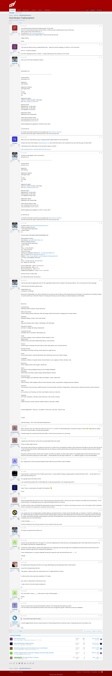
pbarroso (12, 20)
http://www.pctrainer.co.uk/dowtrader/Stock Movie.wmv (36, 149)
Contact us (79, 672)
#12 (101, 485)
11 (37, 640)
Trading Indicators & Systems (29, 640)
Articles (19, 10)
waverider (97, 640)
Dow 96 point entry (19, 638)
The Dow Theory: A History (31, 657)
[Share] (99, 26)
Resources (25, 10)
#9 (101, 438)
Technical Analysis (26, 654)
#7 (101, 280)
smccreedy (16, 649)
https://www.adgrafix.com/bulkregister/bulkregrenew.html (42, 256)
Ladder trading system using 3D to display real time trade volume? (34, 653)
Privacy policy (94, 672)
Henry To (16, 659)
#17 (101, 562)
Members (47, 10)
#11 (101, 471)
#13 (101, 498)
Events (33, 10)
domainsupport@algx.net (47, 253)
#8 (101, 426)
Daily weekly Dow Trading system (24, 643)
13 (40, 640)
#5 (101, 152)
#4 (101, 137)
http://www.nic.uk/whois (54, 132)
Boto (98, 654)
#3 (101, 57)
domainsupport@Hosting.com (37, 254)
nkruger (97, 649)
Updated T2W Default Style (16, 672)
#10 (101, 459)
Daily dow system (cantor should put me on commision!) (31, 648)
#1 (101, 25)
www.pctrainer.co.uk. (44, 143)
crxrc (15, 654)
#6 (101, 223)
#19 (101, 603)
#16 (101, 540)
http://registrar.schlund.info (31, 101)
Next (21, 22)
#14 (101, 510)
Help (99, 672)
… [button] (15, 22)
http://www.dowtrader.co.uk (36, 33)
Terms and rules (86, 672)
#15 (101, 527)
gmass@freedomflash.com (36, 240)
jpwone (15, 640)
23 (24, 20)
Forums (12, 10)
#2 (101, 44)
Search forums (18, 12)
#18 (101, 590)
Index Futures (29, 644)
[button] (29, 10)
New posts (11, 12)
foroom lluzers (17, 644)
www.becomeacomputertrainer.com (38, 225)
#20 (101, 615)
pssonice (97, 658)
